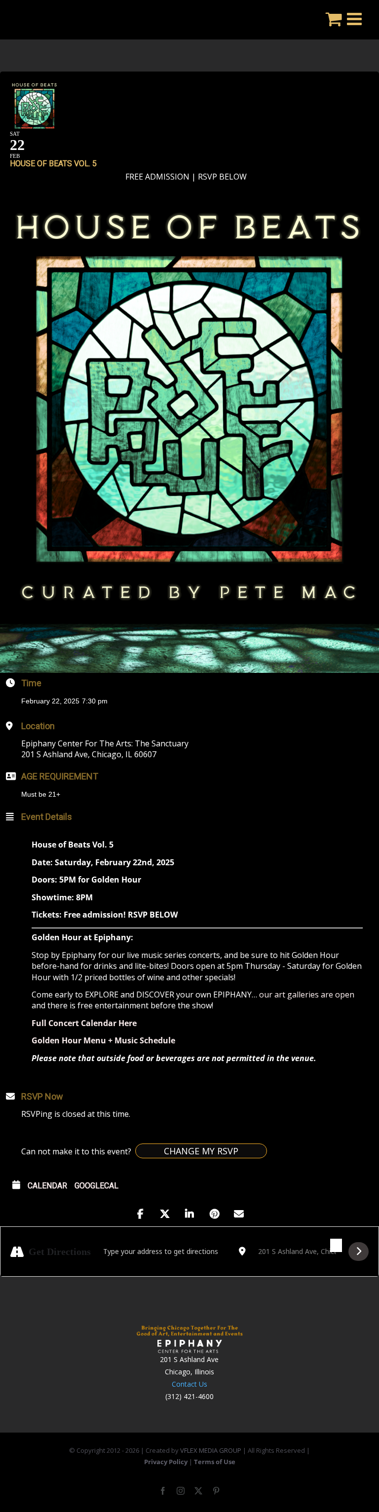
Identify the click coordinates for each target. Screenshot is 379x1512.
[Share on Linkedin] (189, 1214)
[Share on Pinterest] (214, 1214)
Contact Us (189, 1384)
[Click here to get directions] (358, 1251)
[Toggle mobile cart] (334, 18)
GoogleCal (96, 1185)
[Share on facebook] (140, 1214)
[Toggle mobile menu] (355, 18)
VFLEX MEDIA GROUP (210, 1450)
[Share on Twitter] (164, 1214)
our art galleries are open (306, 994)
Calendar (47, 1185)
